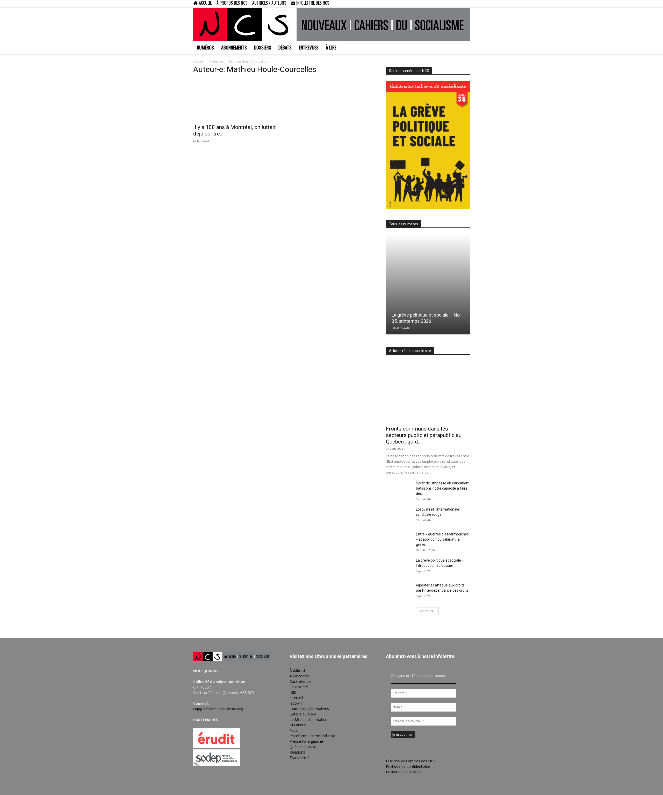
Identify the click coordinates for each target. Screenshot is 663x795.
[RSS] (449, 3)
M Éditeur (298, 724)
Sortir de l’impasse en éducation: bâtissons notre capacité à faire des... (442, 488)
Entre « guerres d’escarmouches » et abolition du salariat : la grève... (442, 539)
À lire (331, 47)
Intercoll (296, 697)
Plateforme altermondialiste (313, 735)
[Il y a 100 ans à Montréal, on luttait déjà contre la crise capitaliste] (235, 100)
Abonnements (234, 47)
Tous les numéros (403, 224)
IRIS (293, 692)
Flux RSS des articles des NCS (410, 760)
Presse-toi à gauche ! (307, 741)
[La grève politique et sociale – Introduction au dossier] (399, 567)
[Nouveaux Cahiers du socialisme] (331, 24)
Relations (297, 752)
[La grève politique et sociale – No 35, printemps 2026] (428, 284)
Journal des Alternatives (309, 708)
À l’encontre (299, 676)
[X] (457, 3)
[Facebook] (440, 3)
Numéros (205, 47)
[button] (432, 3)
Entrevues (309, 47)
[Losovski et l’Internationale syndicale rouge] (399, 516)
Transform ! (299, 757)
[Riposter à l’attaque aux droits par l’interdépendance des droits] (399, 592)
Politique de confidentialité (408, 766)
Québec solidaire (304, 746)
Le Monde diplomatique (309, 719)
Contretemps (301, 681)
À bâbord (297, 670)
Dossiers (262, 47)
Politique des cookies (403, 771)
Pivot (294, 730)
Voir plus (426, 611)
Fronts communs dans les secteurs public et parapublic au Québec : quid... (424, 435)
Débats (285, 47)
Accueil (198, 61)
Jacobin (296, 703)
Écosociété (299, 686)
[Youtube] (466, 3)
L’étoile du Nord (303, 714)
